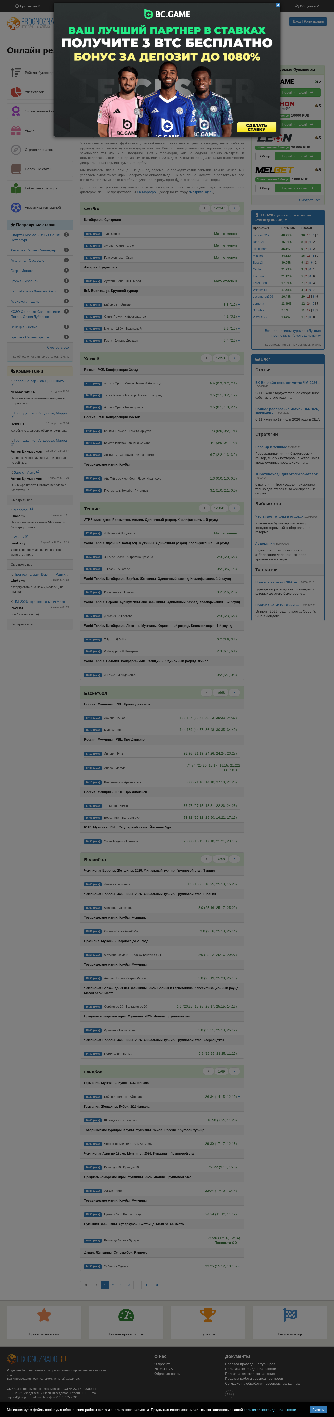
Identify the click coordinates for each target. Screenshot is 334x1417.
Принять (318, 1409)
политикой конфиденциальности (270, 1410)
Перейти (167, 70)
